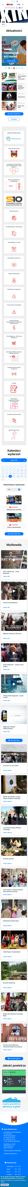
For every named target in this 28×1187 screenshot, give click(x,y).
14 (17, 470)
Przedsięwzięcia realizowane (14, 226)
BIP (18, 5)
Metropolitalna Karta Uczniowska (14, 180)
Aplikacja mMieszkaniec (14, 133)
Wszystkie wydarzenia (14, 534)
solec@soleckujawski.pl (13, 1141)
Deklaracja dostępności (14, 289)
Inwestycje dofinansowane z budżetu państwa (14, 352)
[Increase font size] (14, 1)
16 (25, 470)
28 (17, 476)
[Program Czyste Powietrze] (14, 1103)
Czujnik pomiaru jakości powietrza (14, 368)
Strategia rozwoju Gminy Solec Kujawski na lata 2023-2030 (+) (14, 165)
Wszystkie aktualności (14, 114)
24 (2, 476)
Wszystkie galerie (15, 1058)
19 (10, 473)
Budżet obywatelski (14, 273)
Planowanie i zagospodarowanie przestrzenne (14, 400)
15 (21, 470)
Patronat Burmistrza (14, 148)
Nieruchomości (14, 211)
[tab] (11, 68)
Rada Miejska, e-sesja (14, 242)
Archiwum (14, 119)
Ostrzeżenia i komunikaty (14, 305)
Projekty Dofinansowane (14, 414)
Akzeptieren (4, 1184)
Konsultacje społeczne (14, 258)
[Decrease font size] (9, 1)
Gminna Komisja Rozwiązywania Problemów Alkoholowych (14, 322)
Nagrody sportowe (14, 430)
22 (21, 473)
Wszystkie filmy (15, 740)
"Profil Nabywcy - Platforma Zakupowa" (14, 337)
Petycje (14, 383)
